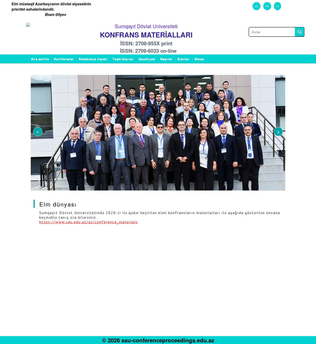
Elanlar (183, 59)
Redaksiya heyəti (93, 59)
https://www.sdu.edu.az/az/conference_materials (88, 222)
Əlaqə (199, 59)
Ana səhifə (40, 59)
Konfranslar (64, 59)
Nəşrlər (166, 59)
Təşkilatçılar (123, 59)
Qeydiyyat (147, 59)
